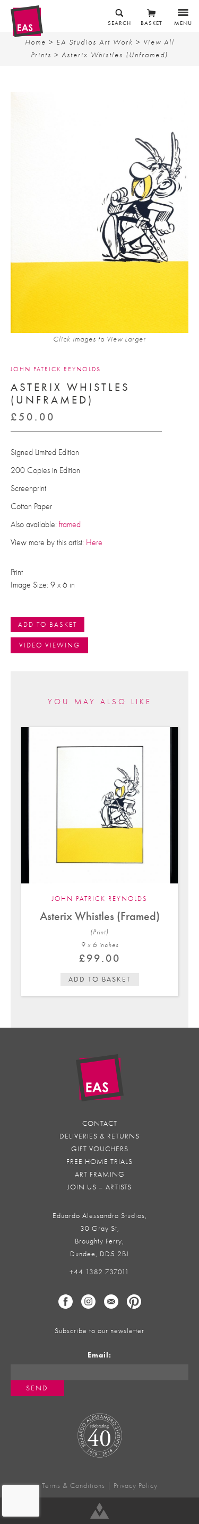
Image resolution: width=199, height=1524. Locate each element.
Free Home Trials (99, 1161)
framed (70, 524)
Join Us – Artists (99, 1187)
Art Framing (100, 1174)
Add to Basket (47, 624)
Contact (99, 1123)
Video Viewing (49, 645)
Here (94, 542)
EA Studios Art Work (94, 42)
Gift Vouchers (99, 1148)
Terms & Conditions (73, 1485)
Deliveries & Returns (99, 1136)
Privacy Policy (136, 1485)
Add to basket (99, 979)
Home (35, 42)
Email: (99, 1355)
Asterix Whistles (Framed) (100, 916)
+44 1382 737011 (99, 1271)
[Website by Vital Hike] (99, 1510)
